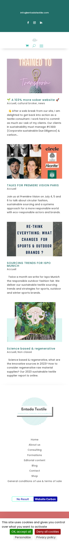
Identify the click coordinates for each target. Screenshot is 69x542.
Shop (34, 476)
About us (34, 444)
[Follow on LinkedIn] (40, 22)
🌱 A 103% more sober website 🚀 (33, 100)
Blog (35, 465)
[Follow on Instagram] (34, 22)
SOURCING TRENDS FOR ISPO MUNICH (29, 264)
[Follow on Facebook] (28, 22)
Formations (34, 455)
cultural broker (27, 103)
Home (34, 439)
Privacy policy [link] (46, 537)
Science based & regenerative (31, 349)
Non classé (25, 352)
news (41, 103)
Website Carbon (45, 499)
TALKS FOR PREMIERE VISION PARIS (33, 185)
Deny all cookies (47, 532)
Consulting (35, 450)
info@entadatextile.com (34, 12)
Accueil (11, 103)
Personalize (23, 537)
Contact (34, 470)
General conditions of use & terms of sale (34, 481)
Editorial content (34, 460)
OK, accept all (21, 532)
